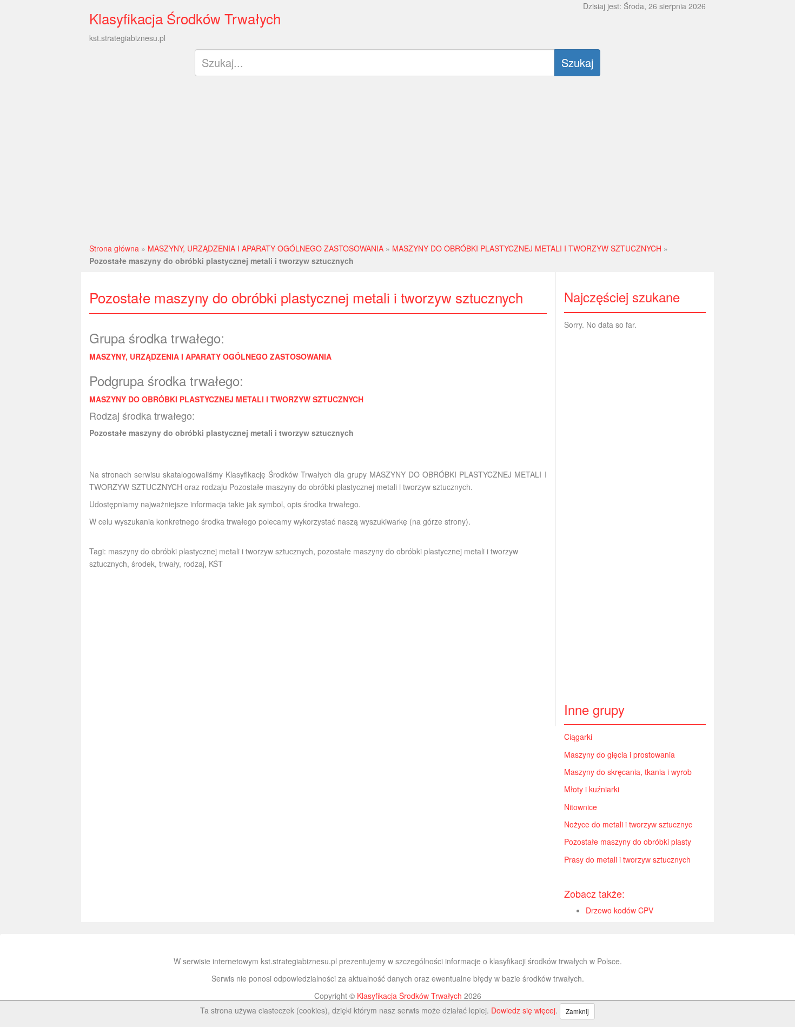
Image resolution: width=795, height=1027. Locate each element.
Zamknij (577, 1011)
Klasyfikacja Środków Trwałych (185, 18)
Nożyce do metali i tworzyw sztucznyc (628, 824)
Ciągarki (578, 736)
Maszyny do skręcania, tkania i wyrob (628, 771)
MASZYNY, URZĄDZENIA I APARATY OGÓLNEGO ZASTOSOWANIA (265, 248)
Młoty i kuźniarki (591, 789)
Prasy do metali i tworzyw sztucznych (627, 859)
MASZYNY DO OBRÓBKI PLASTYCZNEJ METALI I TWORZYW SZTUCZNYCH (526, 248)
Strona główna (114, 248)
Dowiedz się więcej (523, 1010)
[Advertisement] (397, 164)
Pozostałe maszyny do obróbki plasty (627, 841)
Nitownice (580, 806)
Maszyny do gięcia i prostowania (619, 754)
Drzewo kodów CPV (619, 910)
